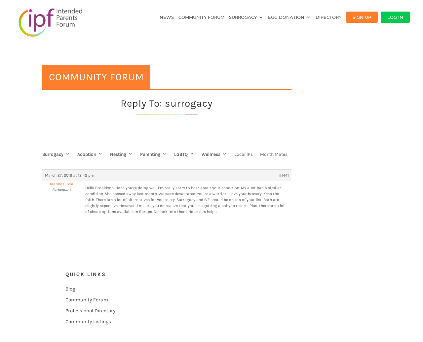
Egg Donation (286, 17)
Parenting (150, 154)
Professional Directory (90, 311)
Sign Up (362, 17)
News (167, 17)
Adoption (86, 154)
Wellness (211, 154)
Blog (70, 289)
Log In (395, 17)
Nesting (118, 154)
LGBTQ (181, 154)
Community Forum (201, 17)
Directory (328, 17)
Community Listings (88, 322)
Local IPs (243, 154)
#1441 (284, 175)
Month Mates (274, 154)
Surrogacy (243, 17)
